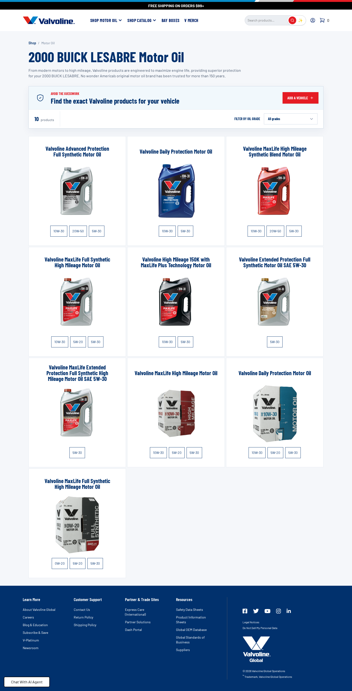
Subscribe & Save (35, 632)
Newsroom (31, 648)
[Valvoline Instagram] (278, 611)
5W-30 (96, 231)
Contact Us (82, 609)
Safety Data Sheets (189, 609)
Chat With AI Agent (27, 682)
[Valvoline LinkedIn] (289, 611)
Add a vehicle (297, 97)
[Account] (313, 20)
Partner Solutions (138, 622)
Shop (32, 43)
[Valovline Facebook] (245, 611)
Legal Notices (251, 622)
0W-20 (60, 563)
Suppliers (183, 650)
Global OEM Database (191, 630)
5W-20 (78, 342)
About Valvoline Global (39, 609)
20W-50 (78, 231)
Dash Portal (133, 630)
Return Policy (83, 617)
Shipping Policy (85, 625)
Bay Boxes (171, 20)
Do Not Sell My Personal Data (260, 628)
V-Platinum (31, 640)
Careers (28, 617)
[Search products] (292, 20)
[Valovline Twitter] (256, 611)
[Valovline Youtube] (267, 611)
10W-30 (58, 231)
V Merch (191, 20)
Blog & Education (35, 625)
